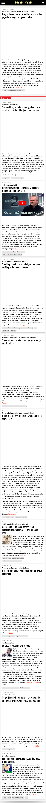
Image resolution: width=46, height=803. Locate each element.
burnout (5, 90)
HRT (17, 249)
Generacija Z (19, 178)
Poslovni (5, 403)
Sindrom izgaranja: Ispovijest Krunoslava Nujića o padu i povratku (20, 189)
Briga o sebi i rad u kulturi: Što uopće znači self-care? (22, 417)
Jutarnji (21, 249)
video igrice (13, 330)
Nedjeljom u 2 (20, 251)
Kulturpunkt (12, 514)
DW (25, 555)
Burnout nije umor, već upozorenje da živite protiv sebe (22, 572)
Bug (18, 175)
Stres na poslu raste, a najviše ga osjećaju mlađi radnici (21, 341)
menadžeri (16, 687)
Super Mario (6, 330)
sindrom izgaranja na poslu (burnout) (12, 254)
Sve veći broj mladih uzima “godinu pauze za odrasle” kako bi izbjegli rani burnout (21, 108)
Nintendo (10, 328)
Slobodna (18, 87)
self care (24, 517)
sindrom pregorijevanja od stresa (16, 90)
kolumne (10, 687)
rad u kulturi (18, 517)
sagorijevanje (11, 636)
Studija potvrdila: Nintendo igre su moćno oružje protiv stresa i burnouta (21, 265)
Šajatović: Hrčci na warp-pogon (16, 645)
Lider (34, 794)
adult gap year (6, 178)
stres (35, 328)
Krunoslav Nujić (12, 251)
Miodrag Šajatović (33, 682)
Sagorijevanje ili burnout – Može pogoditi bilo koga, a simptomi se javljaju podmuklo (22, 698)
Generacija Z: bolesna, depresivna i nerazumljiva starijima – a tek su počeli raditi (20, 530)
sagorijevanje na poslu (18, 558)
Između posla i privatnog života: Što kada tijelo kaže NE (21, 760)
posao (9, 558)
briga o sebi (6, 517)
